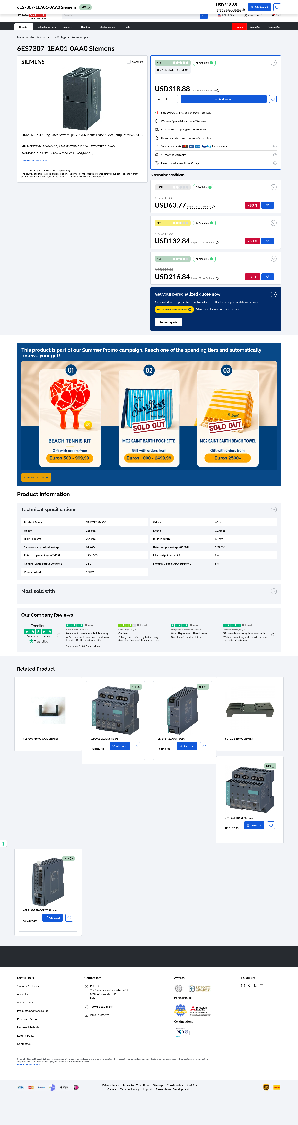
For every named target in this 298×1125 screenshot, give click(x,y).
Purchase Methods (28, 1019)
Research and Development (172, 1089)
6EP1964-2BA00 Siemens (171, 738)
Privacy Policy (110, 1085)
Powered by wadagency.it (28, 1064)
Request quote (168, 322)
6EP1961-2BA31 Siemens (104, 738)
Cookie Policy (175, 1085)
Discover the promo (36, 477)
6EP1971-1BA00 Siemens (239, 738)
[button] (274, 67)
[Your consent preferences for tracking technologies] (3, 843)
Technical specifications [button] (49, 509)
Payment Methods (28, 1027)
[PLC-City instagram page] (243, 985)
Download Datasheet (34, 160)
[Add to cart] (267, 205)
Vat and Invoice (26, 1002)
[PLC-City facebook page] (249, 985)
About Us (22, 994)
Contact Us (24, 1043)
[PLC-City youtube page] (261, 985)
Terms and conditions (136, 1085)
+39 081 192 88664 (101, 1006)
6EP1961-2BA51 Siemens (239, 818)
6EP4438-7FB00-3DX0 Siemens (40, 910)
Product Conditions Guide (32, 1010)
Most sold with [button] (38, 591)
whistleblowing (129, 1089)
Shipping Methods (28, 985)
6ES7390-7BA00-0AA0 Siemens (40, 738)
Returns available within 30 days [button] (180, 163)
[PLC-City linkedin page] (255, 985)
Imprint (147, 1089)
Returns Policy (25, 1035)
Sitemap (158, 1085)
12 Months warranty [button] (173, 154)
